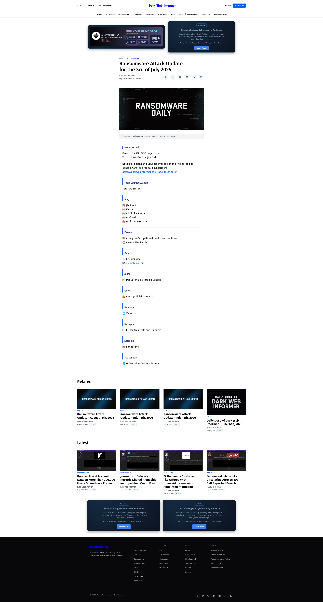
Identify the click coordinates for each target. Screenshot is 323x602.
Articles (122, 58)
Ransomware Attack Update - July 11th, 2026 (180, 415)
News (173, 14)
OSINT (181, 14)
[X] (197, 596)
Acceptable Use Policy (220, 559)
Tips (99, 5)
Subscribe (239, 5)
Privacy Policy (217, 550)
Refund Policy (217, 563)
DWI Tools (150, 14)
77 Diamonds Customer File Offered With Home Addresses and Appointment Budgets (179, 481)
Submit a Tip (190, 563)
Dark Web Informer (127, 76)
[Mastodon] (214, 596)
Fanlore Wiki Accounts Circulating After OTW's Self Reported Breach (222, 479)
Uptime (188, 572)
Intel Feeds (162, 14)
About (187, 550)
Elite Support (190, 559)
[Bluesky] (208, 596)
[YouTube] (219, 596)
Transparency (217, 568)
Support (108, 5)
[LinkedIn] (203, 596)
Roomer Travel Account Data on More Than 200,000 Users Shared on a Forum (96, 479)
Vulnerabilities (220, 14)
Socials (188, 568)
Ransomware (192, 14)
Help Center (190, 555)
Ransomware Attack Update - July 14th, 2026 (136, 415)
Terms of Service (218, 555)
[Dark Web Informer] (108, 547)
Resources (206, 14)
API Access (110, 14)
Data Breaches (83, 472)
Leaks (136, 555)
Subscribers (123, 14)
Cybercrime (137, 14)
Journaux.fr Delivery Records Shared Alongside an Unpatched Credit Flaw (138, 479)
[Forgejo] (225, 596)
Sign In (228, 5)
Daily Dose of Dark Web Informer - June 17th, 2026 (224, 422)
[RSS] (230, 596)
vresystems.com (135, 263)
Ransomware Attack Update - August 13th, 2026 (95, 415)
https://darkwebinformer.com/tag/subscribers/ (149, 171)
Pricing (99, 14)
